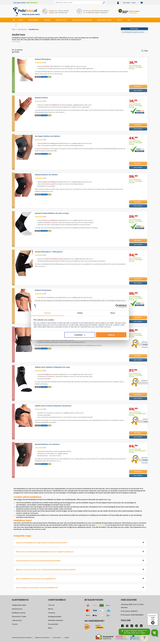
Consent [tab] (47, 313)
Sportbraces (22, 29)
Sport (49, 76)
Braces (21, 20)
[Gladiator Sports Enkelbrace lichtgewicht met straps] (80, 401)
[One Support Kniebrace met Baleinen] (80, 170)
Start (14, 29)
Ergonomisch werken (104, 20)
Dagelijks (37, 76)
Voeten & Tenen (61, 20)
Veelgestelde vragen (19, 605)
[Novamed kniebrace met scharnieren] (80, 478)
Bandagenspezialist (54, 616)
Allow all (111, 335)
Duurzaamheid (53, 624)
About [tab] (112, 313)
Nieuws (50, 609)
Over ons (51, 605)
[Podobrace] (14, 19)
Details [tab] (80, 313)
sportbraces (100, 525)
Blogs (50, 628)
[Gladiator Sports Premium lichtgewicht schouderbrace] (80, 440)
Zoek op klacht (24, 25)
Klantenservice (17, 609)
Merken (119, 20)
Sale (129, 20)
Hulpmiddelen (33, 20)
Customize (78, 335)
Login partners (17, 620)
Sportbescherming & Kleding (82, 20)
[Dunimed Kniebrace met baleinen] (80, 209)
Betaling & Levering (18, 613)
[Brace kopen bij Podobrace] (26, 12)
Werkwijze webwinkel (55, 620)
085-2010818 (32, 3)
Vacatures (51, 613)
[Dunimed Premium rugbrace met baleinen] (80, 363)
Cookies (66, 637)
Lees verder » (16, 41)
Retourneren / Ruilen (19, 616)
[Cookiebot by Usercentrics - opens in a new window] (117, 306)
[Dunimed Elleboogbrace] (80, 93)
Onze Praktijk (126, 2)
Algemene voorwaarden (42, 637)
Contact (133, 2)
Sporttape (47, 20)
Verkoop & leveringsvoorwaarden (22, 637)
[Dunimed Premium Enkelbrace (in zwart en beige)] (80, 247)
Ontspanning (44, 76)
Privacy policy (57, 637)
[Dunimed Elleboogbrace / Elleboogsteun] (80, 286)
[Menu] (156, 615)
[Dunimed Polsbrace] (80, 132)
